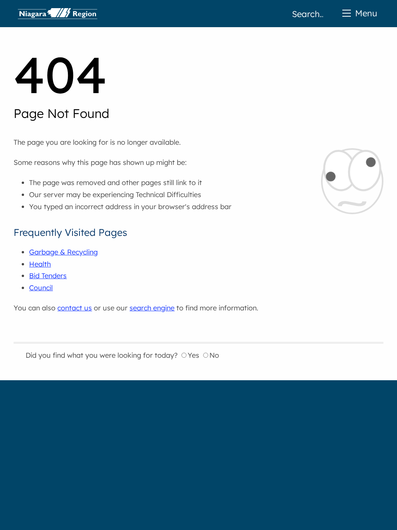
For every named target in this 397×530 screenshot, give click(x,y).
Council (41, 287)
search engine (151, 307)
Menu (366, 13)
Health (40, 264)
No (214, 355)
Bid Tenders (48, 275)
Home (57, 13)
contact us (74, 307)
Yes (193, 355)
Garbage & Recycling (63, 252)
